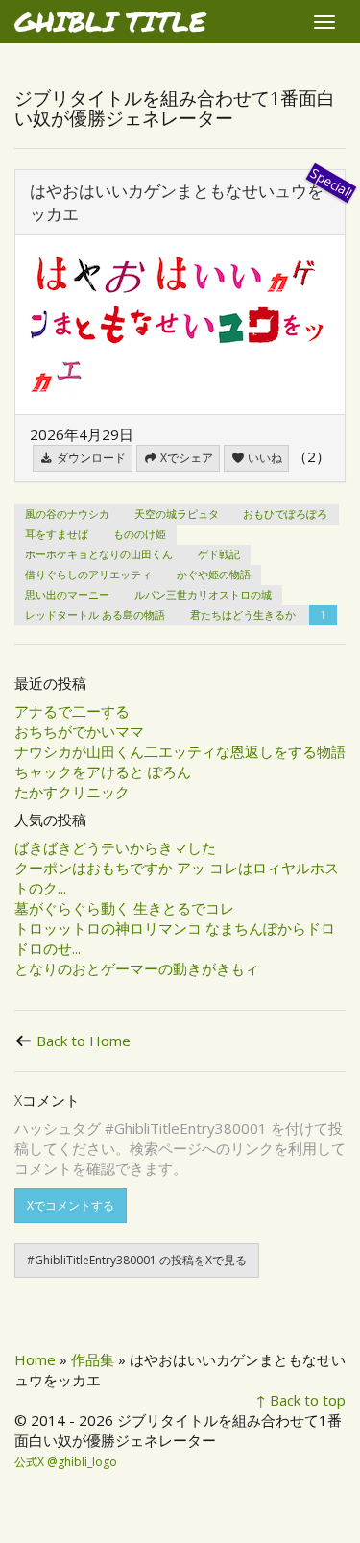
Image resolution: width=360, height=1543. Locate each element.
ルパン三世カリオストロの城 (203, 594)
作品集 (92, 1359)
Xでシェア (185, 458)
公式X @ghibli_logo (65, 1462)
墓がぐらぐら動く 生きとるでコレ (124, 908)
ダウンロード (90, 458)
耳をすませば (56, 534)
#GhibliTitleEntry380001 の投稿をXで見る (137, 1260)
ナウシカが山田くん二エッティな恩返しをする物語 (180, 751)
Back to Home (83, 1040)
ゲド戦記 (219, 554)
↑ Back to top (300, 1399)
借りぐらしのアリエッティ (88, 574)
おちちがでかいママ (79, 731)
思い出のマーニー (67, 594)
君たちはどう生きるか (243, 614)
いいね (263, 458)
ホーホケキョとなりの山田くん (99, 554)
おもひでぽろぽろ (285, 513)
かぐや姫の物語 (214, 574)
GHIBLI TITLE (110, 21)
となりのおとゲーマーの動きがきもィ (136, 968)
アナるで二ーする (72, 711)
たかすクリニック (72, 791)
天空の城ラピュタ (176, 513)
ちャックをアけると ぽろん (102, 771)
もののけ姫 (139, 534)
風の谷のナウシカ (67, 513)
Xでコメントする (70, 1205)
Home (35, 1359)
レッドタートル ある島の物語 (95, 614)
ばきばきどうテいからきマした (115, 847)
